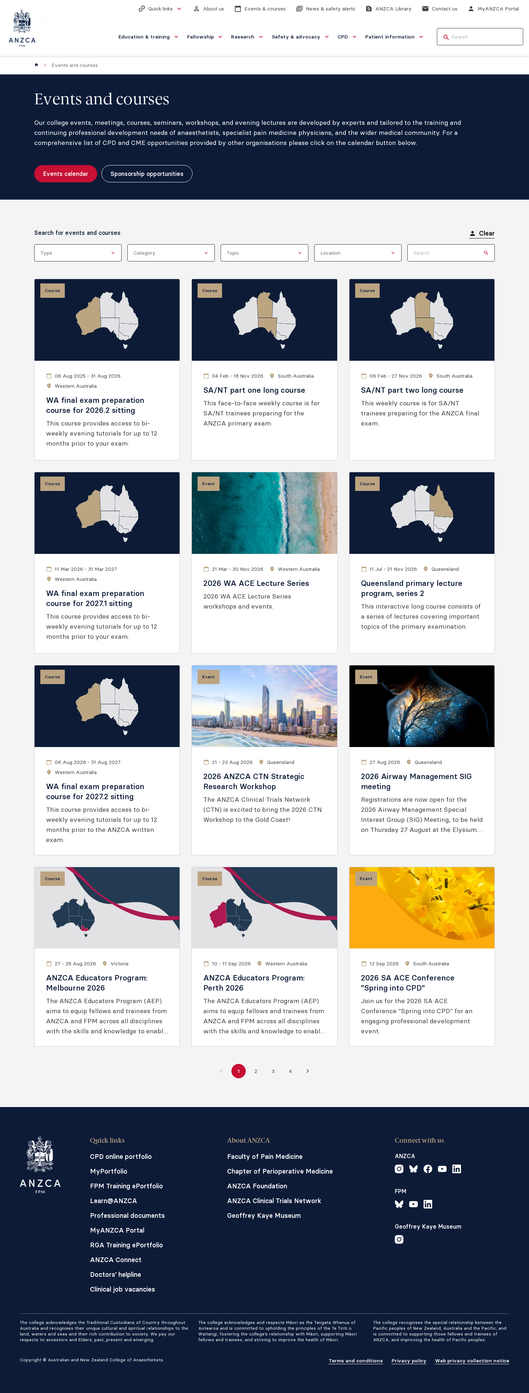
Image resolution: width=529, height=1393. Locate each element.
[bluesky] (413, 1170)
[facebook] (428, 1170)
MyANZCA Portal (117, 1230)
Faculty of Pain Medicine (265, 1156)
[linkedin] (456, 1170)
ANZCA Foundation (257, 1186)
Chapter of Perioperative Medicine (280, 1171)
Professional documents (127, 1215)
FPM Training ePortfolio (126, 1186)
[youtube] (442, 1170)
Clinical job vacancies (122, 1289)
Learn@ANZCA (113, 1201)
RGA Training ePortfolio (126, 1245)
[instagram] (399, 1170)
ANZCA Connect (115, 1260)
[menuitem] (149, 37)
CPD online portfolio (121, 1156)
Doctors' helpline (115, 1274)
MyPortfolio (108, 1171)
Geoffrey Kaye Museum (264, 1215)
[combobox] (78, 252)
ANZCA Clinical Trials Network (274, 1201)
